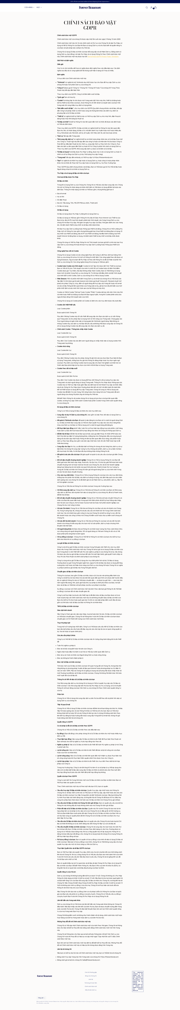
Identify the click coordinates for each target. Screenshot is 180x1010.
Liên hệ (91, 979)
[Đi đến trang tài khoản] (151, 7)
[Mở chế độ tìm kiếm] (147, 7)
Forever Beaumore (54, 1001)
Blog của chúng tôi (90, 976)
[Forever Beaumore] (90, 7)
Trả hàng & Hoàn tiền (91, 983)
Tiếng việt (40, 998)
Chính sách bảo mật (91, 986)
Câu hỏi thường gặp (91, 972)
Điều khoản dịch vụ (90, 990)
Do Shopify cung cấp (43, 1003)
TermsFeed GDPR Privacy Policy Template (103, 56)
